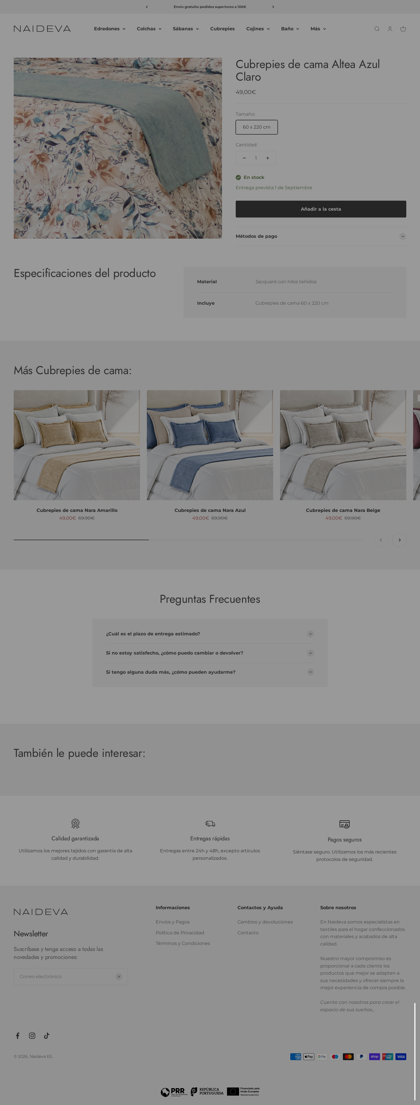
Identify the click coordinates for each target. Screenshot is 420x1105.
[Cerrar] (403, 1015)
